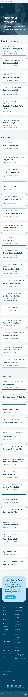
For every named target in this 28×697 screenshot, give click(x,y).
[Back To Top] (25, 694)
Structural (17, 634)
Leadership (5, 617)
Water (16, 626)
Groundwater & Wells (20, 658)
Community (5, 626)
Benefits (5, 634)
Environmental (18, 637)
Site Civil (17, 645)
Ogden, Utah (6, 647)
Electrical (17, 639)
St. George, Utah (7, 656)
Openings (5, 637)
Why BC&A (5, 629)
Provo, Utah (6, 650)
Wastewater (17, 629)
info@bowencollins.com (6, 671)
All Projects (17, 617)
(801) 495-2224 (4, 674)
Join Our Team (6, 631)
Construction (18, 642)
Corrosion (17, 647)
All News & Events (19, 610)
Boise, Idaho (6, 644)
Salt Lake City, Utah (7, 653)
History (4, 614)
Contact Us (10, 597)
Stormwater (17, 632)
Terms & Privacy (23, 693)
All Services (17, 624)
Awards (5, 619)
